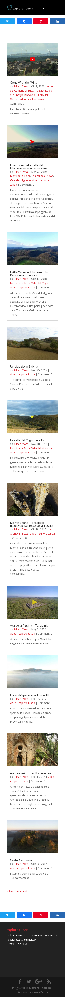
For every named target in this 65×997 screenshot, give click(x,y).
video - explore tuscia (32, 99)
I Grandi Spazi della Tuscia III (29, 695)
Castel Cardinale (21, 860)
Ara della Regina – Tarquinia (29, 626)
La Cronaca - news (42, 176)
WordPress (41, 992)
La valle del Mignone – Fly (27, 440)
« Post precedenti (16, 891)
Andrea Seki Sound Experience (30, 773)
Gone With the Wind (23, 83)
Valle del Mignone (20, 180)
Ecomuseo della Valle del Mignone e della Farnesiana (28, 166)
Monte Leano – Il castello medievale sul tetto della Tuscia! (31, 524)
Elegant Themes (40, 988)
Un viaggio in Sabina (24, 366)
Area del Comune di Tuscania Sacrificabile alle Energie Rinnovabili (31, 90)
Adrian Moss (21, 86)
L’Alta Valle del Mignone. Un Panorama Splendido (29, 273)
